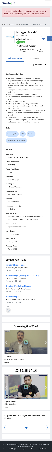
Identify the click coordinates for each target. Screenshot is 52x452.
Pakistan (19, 194)
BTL (22, 134)
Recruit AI (9, 278)
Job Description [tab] (15, 58)
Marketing (11, 165)
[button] (6, 343)
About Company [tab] (33, 58)
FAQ (12, 449)
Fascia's (31, 134)
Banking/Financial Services (18, 157)
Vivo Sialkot (10, 268)
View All (8, 306)
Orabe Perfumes (12, 289)
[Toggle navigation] (48, 3)
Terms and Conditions (32, 449)
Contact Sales (44, 449)
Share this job (40, 65)
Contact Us (6, 449)
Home (4, 24)
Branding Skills (12, 134)
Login (26, 427)
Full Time (11, 187)
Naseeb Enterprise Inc (14, 299)
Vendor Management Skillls (16, 140)
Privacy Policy (19, 449)
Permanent (19, 187)
